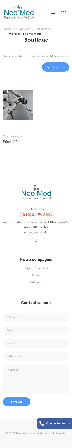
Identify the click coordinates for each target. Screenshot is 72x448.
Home (7, 28)
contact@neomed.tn (36, 232)
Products (23, 28)
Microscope (43, 28)
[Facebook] (36, 241)
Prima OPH (11, 142)
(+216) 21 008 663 (36, 214)
